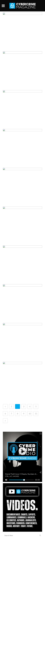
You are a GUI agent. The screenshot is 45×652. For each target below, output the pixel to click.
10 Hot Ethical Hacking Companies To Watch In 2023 (21, 333)
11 (36, 413)
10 (30, 413)
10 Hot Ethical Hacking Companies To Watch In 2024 (21, 61)
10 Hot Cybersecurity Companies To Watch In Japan (21, 139)
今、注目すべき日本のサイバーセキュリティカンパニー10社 (22, 100)
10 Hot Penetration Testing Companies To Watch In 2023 (20, 22)
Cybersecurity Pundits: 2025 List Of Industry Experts (21, 372)
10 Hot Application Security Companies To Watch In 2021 (21, 178)
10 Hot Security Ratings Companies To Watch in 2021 (21, 255)
